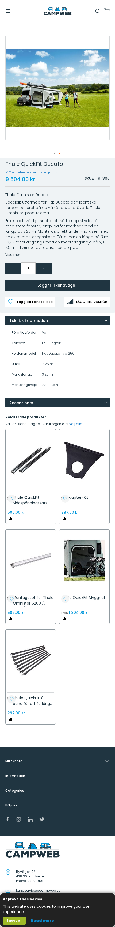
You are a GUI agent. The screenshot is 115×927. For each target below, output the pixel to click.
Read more (42, 920)
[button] (55, 154)
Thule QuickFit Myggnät (83, 597)
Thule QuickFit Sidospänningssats (30, 500)
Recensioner (21, 403)
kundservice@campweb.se (38, 890)
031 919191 (35, 881)
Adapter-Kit (77, 497)
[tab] (57, 320)
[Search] (97, 11)
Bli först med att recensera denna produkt (31, 172)
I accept (14, 920)
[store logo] (57, 11)
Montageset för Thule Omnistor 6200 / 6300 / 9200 (33, 603)
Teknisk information (28, 320)
